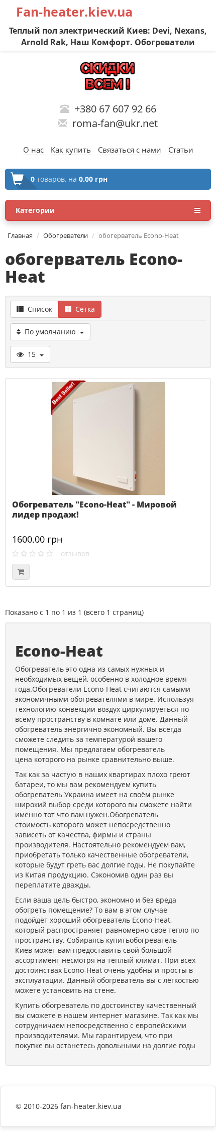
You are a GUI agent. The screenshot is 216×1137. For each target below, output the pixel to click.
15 (32, 354)
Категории (35, 210)
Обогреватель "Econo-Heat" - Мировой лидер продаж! (94, 509)
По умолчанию (50, 331)
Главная (20, 235)
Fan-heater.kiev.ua (74, 11)
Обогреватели (65, 235)
